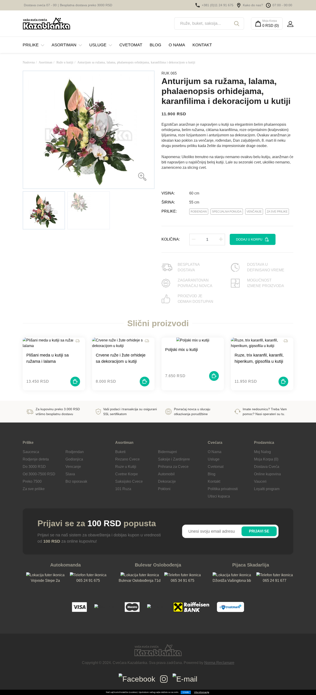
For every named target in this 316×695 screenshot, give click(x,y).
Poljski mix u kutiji (181, 349)
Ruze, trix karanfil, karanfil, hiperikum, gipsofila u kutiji (259, 358)
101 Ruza (123, 489)
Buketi (120, 452)
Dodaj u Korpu (249, 239)
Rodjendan (74, 452)
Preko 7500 (32, 481)
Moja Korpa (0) (266, 459)
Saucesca (31, 452)
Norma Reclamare (219, 663)
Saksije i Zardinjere (174, 459)
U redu (186, 692)
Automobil (166, 474)
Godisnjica (74, 459)
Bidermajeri (167, 452)
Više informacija (201, 692)
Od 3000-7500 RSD (39, 474)
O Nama (214, 452)
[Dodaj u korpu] (75, 381)
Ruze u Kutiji (125, 467)
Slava (70, 474)
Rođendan (199, 211)
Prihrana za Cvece (173, 467)
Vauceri (260, 481)
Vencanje (73, 467)
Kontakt (202, 45)
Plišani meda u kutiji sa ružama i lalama (47, 358)
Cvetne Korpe (126, 474)
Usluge (97, 45)
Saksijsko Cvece (129, 481)
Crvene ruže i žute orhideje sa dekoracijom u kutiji (121, 358)
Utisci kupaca (219, 496)
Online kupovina (267, 474)
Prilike (31, 45)
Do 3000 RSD (34, 467)
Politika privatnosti (223, 489)
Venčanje (254, 211)
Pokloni (164, 489)
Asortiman (64, 45)
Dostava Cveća (266, 467)
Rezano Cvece (127, 459)
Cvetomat (130, 45)
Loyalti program (266, 489)
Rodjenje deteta (36, 459)
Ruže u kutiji (64, 62)
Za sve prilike (277, 211)
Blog (155, 45)
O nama (177, 45)
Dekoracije (167, 481)
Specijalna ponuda (227, 211)
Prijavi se (259, 531)
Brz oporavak (76, 481)
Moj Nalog (262, 452)
